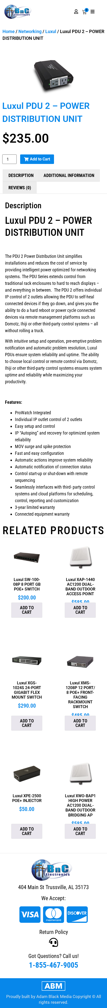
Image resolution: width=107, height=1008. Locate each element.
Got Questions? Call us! (53, 956)
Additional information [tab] (69, 175)
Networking (30, 31)
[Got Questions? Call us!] (53, 942)
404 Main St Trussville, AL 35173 (53, 887)
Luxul (50, 31)
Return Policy (53, 932)
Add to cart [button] (27, 610)
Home (8, 31)
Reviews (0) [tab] (19, 187)
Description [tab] (21, 175)
